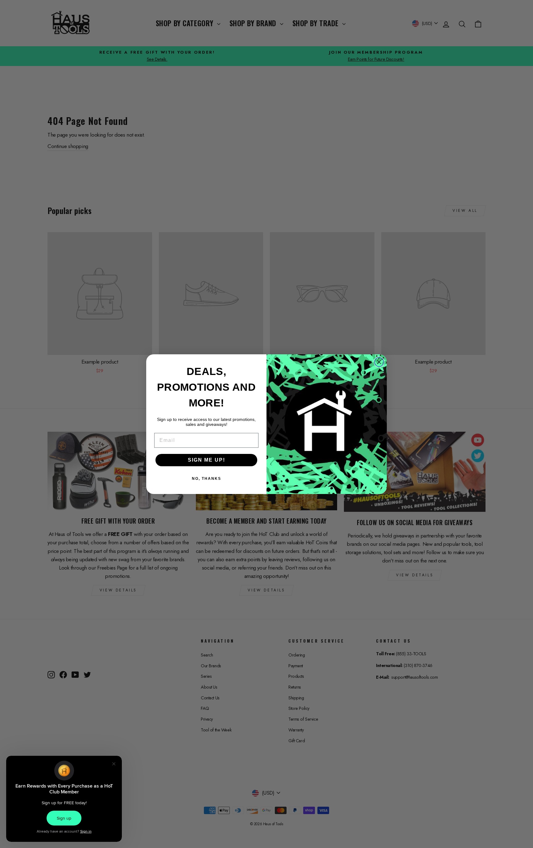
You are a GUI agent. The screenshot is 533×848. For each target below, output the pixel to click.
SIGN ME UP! (206, 460)
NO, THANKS (206, 478)
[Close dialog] (379, 362)
